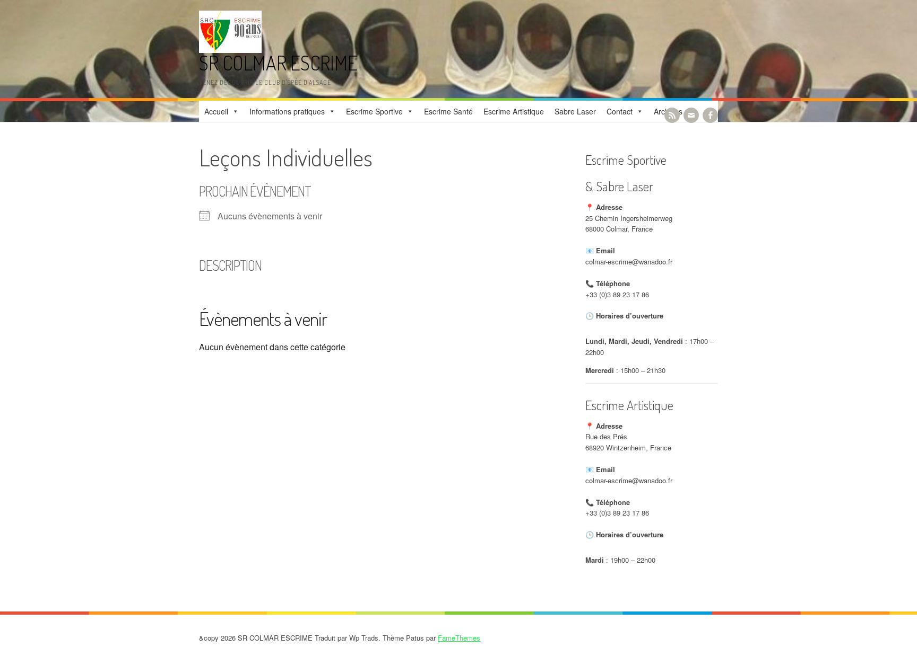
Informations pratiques (287, 111)
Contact (620, 111)
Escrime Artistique (513, 111)
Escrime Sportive (374, 111)
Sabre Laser (575, 111)
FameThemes (459, 638)
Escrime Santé (448, 111)
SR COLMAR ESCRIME (278, 62)
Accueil (216, 111)
